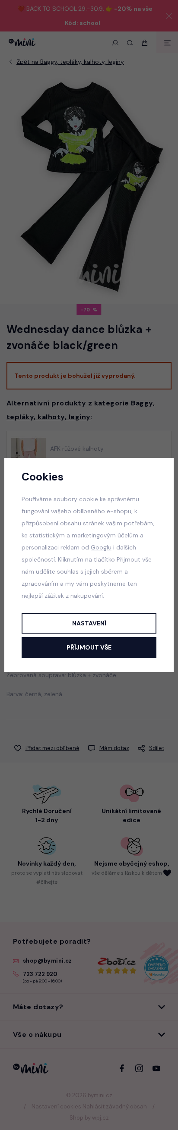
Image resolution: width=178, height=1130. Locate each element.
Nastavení (89, 623)
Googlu (101, 547)
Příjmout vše (89, 647)
